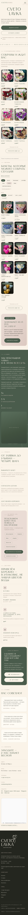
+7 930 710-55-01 (5, 777)
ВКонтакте (4, 892)
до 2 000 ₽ (10, 195)
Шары (15, 183)
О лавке (3, 878)
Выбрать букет (14, 27)
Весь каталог (5, 175)
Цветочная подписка (6, 186)
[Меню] (25, 2)
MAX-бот (7, 793)
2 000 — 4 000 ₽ (18, 195)
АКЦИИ (9, 183)
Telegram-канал (8, 791)
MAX (2, 897)
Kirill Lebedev (21, 908)
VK (2, 791)
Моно (3, 183)
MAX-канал (17, 791)
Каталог (3, 875)
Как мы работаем (5, 880)
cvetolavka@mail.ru (6, 784)
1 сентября (23, 180)
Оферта (3, 911)
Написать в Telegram (14, 551)
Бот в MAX (15, 679)
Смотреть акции (12, 340)
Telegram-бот (15, 674)
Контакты (3, 882)
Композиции (15, 180)
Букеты (8, 180)
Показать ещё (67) (14, 307)
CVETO (6, 2)
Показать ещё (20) (14, 150)
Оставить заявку (14, 33)
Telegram (3, 894)
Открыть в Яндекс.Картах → (9, 825)
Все (3, 180)
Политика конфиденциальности (13, 911)
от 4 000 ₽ (4, 198)
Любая (3, 195)
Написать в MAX (11, 556)
